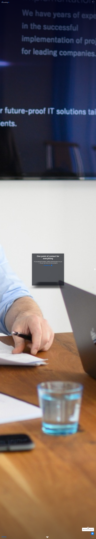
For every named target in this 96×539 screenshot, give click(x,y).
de (92, 1)
